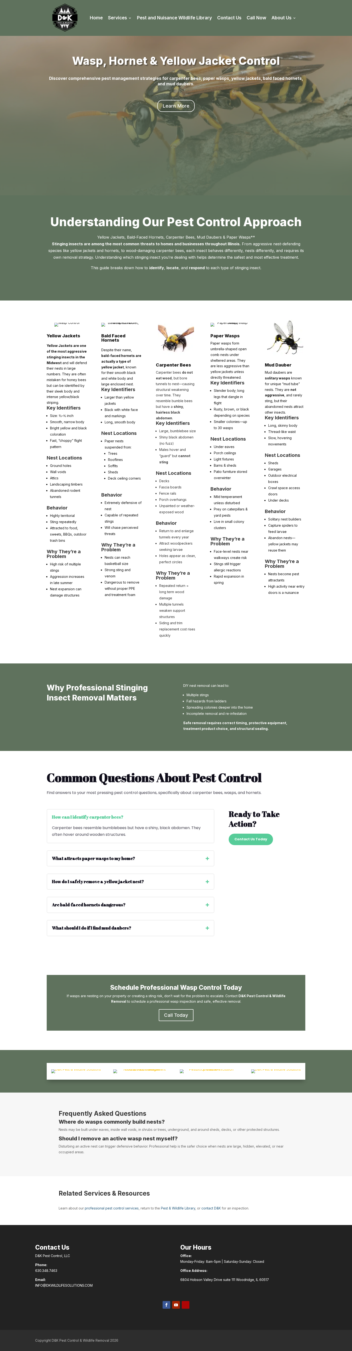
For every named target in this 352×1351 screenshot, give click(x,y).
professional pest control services (112, 1208)
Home (96, 18)
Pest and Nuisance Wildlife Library (174, 18)
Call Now (256, 18)
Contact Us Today (250, 839)
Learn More (176, 106)
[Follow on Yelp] (185, 1305)
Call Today (176, 1015)
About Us (281, 18)
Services (117, 18)
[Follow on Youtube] (176, 1305)
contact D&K (211, 1208)
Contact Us (229, 18)
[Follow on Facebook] (166, 1305)
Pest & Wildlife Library (178, 1208)
